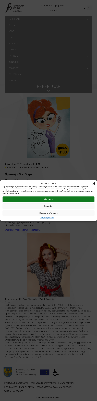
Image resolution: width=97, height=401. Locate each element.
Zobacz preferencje (48, 213)
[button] (93, 183)
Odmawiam (49, 206)
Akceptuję (48, 199)
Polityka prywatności (47, 217)
